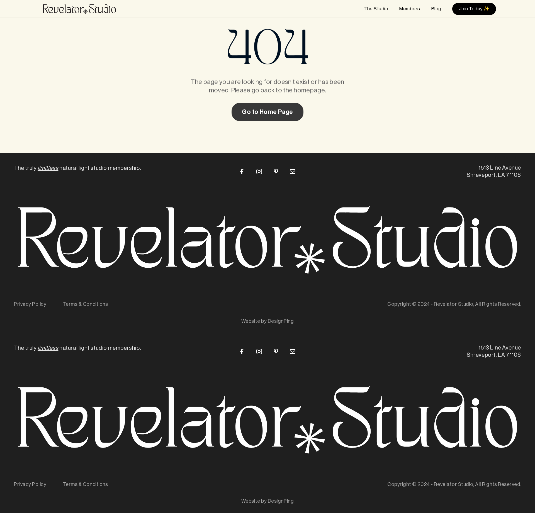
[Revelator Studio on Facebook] (242, 171)
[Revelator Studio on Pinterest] (276, 171)
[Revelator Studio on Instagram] (259, 171)
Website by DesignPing (267, 321)
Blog (436, 8)
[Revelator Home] (79, 9)
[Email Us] (292, 171)
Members (409, 8)
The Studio (376, 8)
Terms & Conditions (85, 304)
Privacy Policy (30, 304)
